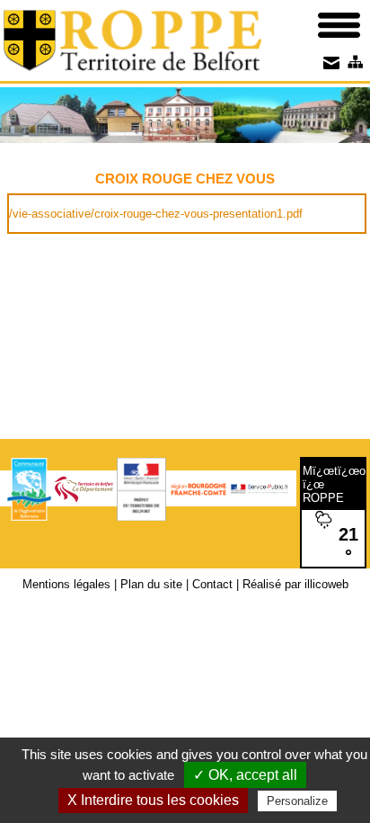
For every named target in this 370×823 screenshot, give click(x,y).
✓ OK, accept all (245, 775)
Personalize (297, 801)
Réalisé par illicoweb (295, 584)
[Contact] (331, 62)
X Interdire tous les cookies (153, 800)
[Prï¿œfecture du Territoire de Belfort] (141, 488)
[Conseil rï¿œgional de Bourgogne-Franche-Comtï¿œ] (198, 488)
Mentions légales (66, 584)
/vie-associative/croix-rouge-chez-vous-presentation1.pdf (156, 213)
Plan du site (151, 584)
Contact (212, 584)
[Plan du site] (354, 62)
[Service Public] (259, 488)
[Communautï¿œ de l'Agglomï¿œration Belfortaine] (29, 488)
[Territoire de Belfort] (83, 488)
